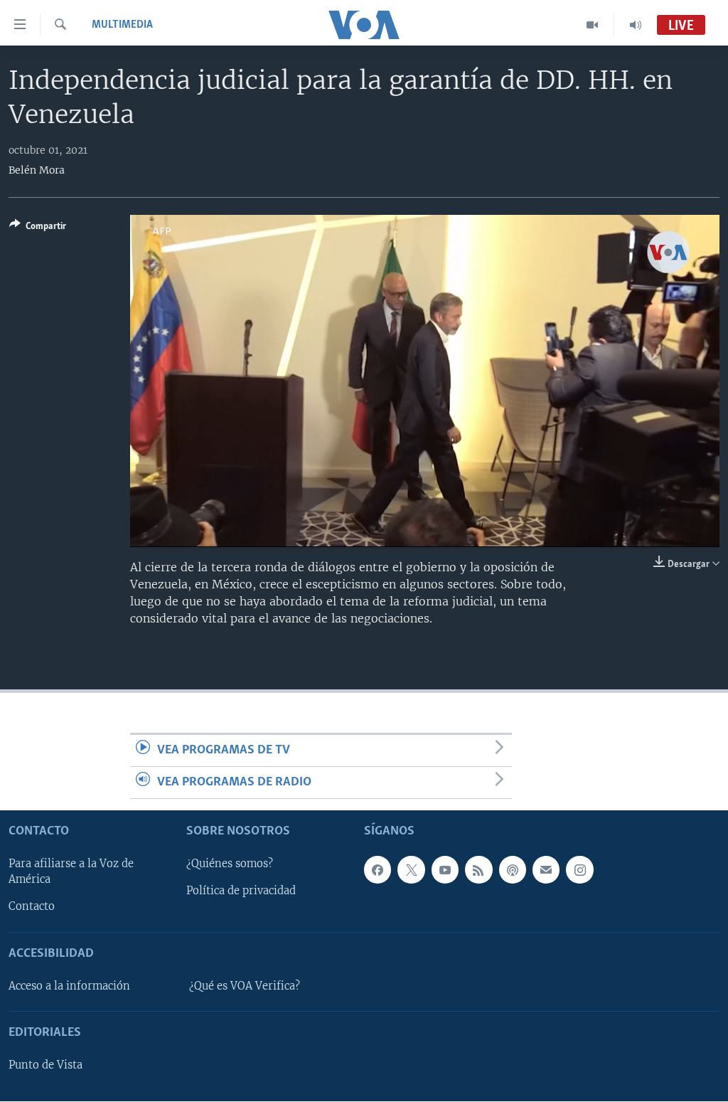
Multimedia (122, 25)
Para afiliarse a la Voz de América (71, 872)
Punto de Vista (45, 1065)
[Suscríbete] (546, 870)
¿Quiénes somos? (229, 864)
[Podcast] (512, 870)
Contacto (32, 907)
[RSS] (478, 870)
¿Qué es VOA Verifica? (244, 986)
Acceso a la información (69, 986)
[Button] (37, 228)
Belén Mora (37, 170)
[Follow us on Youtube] (445, 870)
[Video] (592, 25)
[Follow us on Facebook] (377, 870)
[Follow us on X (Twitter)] (410, 870)
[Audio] (635, 25)
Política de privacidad (241, 891)
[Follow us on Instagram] (579, 870)
